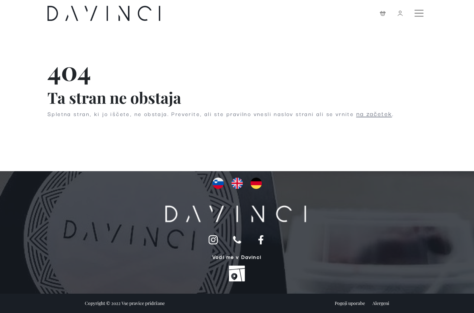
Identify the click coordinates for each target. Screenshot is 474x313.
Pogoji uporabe (350, 303)
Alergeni (380, 303)
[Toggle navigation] (420, 11)
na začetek (374, 113)
